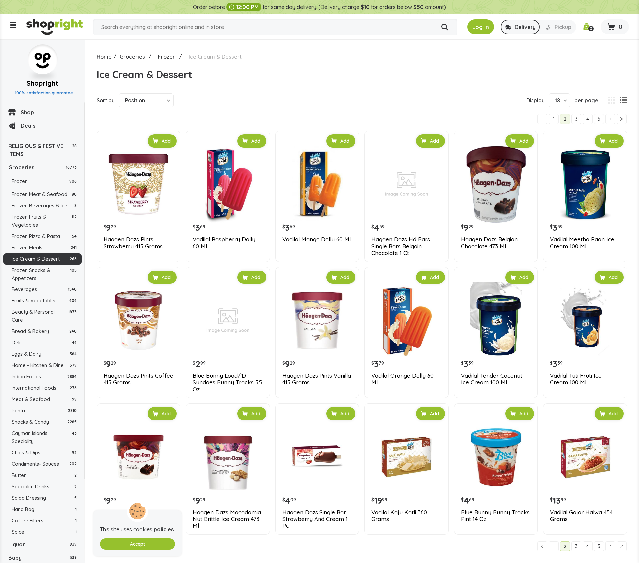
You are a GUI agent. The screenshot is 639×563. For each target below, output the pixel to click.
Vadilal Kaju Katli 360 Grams (399, 515)
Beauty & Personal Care (44, 316)
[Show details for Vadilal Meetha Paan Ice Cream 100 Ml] (585, 184)
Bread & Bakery (44, 331)
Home (104, 56)
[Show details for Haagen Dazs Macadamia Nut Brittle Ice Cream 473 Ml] (227, 457)
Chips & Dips (44, 452)
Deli (44, 342)
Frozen (44, 181)
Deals (28, 125)
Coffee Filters (44, 520)
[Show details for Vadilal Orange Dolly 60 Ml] (406, 320)
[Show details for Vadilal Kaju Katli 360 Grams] (406, 457)
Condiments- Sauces (44, 464)
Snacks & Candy (44, 422)
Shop (27, 112)
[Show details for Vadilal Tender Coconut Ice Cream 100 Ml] (496, 320)
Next (610, 119)
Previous (542, 119)
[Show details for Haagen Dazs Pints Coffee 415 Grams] (138, 320)
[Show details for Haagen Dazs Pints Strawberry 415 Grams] (138, 184)
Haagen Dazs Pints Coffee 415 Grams (138, 379)
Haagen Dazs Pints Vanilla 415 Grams (316, 379)
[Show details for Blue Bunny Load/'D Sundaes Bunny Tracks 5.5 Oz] (227, 320)
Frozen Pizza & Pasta (44, 236)
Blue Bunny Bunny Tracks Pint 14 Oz (495, 515)
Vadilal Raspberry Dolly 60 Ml (224, 242)
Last (622, 119)
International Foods (44, 388)
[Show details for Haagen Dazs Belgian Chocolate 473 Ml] (496, 184)
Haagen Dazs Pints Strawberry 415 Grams (133, 242)
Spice (44, 532)
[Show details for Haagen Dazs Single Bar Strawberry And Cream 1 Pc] (317, 457)
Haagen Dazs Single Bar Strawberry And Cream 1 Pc (315, 519)
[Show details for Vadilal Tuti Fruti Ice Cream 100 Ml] (585, 320)
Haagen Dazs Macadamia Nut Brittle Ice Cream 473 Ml (227, 519)
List (623, 100)
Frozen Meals (44, 247)
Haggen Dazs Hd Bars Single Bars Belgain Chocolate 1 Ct (400, 246)
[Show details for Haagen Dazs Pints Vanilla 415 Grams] (317, 320)
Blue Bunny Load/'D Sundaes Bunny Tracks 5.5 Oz (227, 382)
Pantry (44, 410)
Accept (137, 544)
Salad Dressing (44, 498)
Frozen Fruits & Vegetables (44, 221)
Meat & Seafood (44, 399)
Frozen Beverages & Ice (44, 205)
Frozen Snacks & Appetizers (44, 274)
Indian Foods (44, 376)
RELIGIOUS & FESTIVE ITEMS (42, 150)
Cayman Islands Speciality (44, 437)
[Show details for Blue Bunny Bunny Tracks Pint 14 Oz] (496, 457)
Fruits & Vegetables (44, 300)
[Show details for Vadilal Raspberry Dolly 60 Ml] (227, 184)
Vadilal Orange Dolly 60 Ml (402, 379)
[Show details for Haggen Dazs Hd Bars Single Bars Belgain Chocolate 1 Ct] (406, 184)
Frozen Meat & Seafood (44, 194)
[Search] (444, 27)
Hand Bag (44, 509)
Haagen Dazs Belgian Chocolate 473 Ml (489, 242)
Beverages (44, 289)
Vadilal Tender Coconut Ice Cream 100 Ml (491, 379)
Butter (44, 475)
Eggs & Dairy (44, 354)
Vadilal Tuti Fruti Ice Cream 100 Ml (576, 379)
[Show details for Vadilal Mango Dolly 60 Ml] (317, 184)
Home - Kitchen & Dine (44, 365)
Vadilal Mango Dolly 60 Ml (316, 239)
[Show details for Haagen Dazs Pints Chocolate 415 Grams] (138, 457)
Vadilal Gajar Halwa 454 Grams (581, 515)
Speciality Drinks (44, 486)
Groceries (42, 167)
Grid (611, 100)
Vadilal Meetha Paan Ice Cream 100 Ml (582, 242)
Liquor (42, 544)
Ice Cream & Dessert (44, 259)
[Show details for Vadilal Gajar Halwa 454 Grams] (585, 457)
